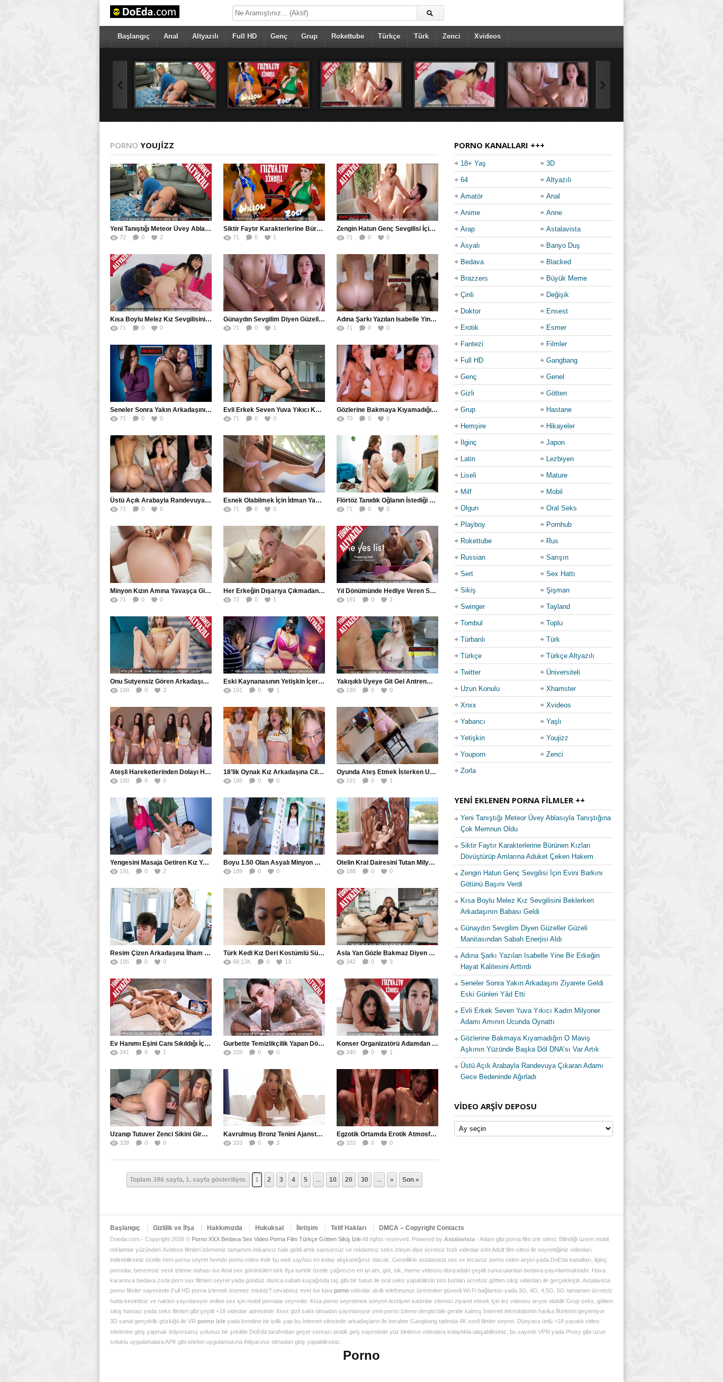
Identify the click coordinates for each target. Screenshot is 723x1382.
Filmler (556, 344)
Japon (555, 442)
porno (341, 1290)
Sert (466, 574)
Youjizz (557, 738)
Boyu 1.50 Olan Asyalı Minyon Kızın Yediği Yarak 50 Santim (311, 862)
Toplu (554, 623)
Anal (171, 36)
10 (333, 1179)
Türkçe (389, 36)
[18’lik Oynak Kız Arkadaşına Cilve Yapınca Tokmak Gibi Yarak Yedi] (274, 735)
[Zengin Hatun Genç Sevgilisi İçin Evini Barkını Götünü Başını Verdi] (361, 85)
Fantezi (471, 344)
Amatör (471, 196)
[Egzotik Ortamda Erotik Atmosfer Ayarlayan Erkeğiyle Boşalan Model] (387, 1097)
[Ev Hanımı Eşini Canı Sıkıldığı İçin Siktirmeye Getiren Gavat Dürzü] (161, 1007)
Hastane (559, 410)
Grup (309, 36)
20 (349, 1179)
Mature (556, 475)
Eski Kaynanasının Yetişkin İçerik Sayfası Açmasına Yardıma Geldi (323, 681)
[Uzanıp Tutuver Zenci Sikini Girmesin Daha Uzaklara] (161, 1097)
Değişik (557, 295)
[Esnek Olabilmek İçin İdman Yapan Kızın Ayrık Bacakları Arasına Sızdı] (274, 463)
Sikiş (468, 590)
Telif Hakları (348, 1228)
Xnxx (468, 705)
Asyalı (470, 245)
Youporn (472, 754)
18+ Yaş (473, 163)
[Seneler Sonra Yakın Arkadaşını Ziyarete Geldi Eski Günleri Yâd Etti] (161, 373)
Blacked (558, 262)
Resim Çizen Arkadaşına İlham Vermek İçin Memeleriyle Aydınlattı (209, 953)
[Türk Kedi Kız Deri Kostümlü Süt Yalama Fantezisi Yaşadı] (274, 916)
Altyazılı (205, 36)
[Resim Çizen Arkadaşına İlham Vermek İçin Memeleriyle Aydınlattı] (161, 916)
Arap (467, 229)
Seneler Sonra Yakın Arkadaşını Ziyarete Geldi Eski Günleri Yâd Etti (211, 410)
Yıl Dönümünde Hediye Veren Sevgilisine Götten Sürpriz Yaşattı (431, 591)
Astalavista (563, 229)
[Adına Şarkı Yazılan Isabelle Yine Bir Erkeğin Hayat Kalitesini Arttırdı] (387, 282)
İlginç (468, 442)
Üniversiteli (563, 672)
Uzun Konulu (480, 689)
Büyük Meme (566, 278)
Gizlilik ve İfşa (173, 1228)
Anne (554, 213)
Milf (466, 492)
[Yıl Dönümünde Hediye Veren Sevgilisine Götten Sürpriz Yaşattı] (387, 554)
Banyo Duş (563, 245)
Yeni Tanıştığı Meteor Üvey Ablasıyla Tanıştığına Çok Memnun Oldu (210, 228)
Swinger (472, 607)
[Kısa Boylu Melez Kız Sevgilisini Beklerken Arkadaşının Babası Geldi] (454, 85)
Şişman (558, 590)
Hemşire (473, 426)
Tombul (471, 623)
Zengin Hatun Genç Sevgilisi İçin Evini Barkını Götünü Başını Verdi (435, 228)
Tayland (558, 607)
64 (464, 180)
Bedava (472, 262)
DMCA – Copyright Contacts (421, 1228)
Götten (556, 393)
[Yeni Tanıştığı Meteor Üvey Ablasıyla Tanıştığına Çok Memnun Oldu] (175, 85)
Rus (552, 541)
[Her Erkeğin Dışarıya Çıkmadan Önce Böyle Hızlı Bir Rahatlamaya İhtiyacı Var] (274, 554)
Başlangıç (134, 36)
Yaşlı (554, 721)
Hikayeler (560, 426)
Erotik (469, 327)
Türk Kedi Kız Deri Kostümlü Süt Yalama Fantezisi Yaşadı (308, 953)
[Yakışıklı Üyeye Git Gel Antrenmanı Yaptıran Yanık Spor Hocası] (387, 644)
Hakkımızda (224, 1228)
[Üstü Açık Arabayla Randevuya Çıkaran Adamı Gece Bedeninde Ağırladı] (161, 463)
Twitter (470, 672)
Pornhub (559, 524)
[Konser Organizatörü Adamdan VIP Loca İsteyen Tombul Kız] (387, 1007)
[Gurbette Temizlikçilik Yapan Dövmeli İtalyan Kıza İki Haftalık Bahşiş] (274, 1007)
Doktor (470, 311)
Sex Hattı (560, 574)
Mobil (554, 492)
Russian (472, 557)
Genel (555, 377)
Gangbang (561, 360)
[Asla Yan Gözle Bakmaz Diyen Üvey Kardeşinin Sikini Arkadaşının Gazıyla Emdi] (387, 916)
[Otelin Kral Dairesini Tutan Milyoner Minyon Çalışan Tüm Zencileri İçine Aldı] (387, 826)
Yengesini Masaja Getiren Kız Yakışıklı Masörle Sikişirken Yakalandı (211, 862)
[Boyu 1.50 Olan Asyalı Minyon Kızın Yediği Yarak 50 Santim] (274, 826)
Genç (278, 36)
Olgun (469, 508)
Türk (421, 36)
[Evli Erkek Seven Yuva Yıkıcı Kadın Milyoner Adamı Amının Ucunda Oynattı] (274, 373)
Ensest (557, 311)
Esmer (556, 327)
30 (364, 1179)
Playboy (472, 524)
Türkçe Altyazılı (570, 656)
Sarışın (557, 557)
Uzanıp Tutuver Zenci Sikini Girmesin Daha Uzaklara (188, 1134)
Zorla (468, 771)
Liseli (468, 475)
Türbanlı (472, 639)
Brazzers (474, 278)
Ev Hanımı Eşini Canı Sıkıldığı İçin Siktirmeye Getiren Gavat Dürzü (208, 1043)
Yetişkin (472, 738)
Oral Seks (561, 508)
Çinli (467, 295)
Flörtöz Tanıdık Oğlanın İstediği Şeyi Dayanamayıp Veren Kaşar (431, 500)
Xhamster (561, 689)
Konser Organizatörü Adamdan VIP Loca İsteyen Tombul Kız (427, 1043)
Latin (467, 459)
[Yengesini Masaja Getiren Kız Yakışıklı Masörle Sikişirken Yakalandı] (161, 826)
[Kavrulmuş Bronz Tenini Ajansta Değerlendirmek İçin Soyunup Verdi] (274, 1097)
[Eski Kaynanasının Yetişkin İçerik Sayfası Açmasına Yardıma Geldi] (274, 644)
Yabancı (472, 721)
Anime (470, 213)
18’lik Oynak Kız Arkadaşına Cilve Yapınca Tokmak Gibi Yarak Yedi (322, 772)
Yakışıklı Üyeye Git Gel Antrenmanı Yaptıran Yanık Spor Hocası (431, 681)
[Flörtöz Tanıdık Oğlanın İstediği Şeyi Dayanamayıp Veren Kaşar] (387, 463)
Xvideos (487, 36)
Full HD (244, 36)
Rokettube (347, 36)
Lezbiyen (560, 459)
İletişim (307, 1228)
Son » (410, 1179)
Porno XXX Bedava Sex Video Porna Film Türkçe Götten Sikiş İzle (276, 1239)
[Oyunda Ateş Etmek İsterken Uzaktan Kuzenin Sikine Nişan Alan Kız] (387, 735)
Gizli (467, 393)
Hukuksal (269, 1228)
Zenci (451, 36)
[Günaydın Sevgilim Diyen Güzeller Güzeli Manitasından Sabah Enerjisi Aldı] (547, 85)
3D (550, 163)
